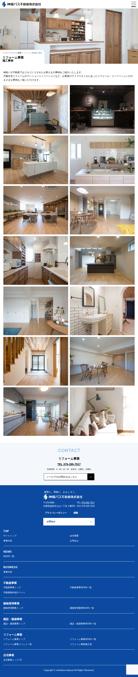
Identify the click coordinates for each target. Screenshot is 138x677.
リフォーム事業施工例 (81, 644)
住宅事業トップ (12, 659)
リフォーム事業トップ (14, 639)
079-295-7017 (88, 503)
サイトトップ (9, 536)
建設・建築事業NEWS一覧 (83, 624)
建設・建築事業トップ (14, 624)
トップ (5, 53)
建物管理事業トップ (13, 608)
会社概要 (74, 536)
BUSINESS (10, 567)
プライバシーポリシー (56, 513)
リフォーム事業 (15, 53)
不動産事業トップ (12, 587)
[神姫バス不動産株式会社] (21, 3)
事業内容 (7, 541)
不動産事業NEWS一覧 (81, 587)
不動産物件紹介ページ (14, 592)
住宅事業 (8, 655)
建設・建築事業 (12, 619)
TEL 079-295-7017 (69, 464)
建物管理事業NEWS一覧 (82, 608)
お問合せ (51, 521)
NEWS (7, 551)
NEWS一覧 (8, 556)
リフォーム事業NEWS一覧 (83, 639)
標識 (76, 513)
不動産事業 (10, 582)
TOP (6, 531)
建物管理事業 (11, 603)
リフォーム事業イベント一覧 (17, 644)
